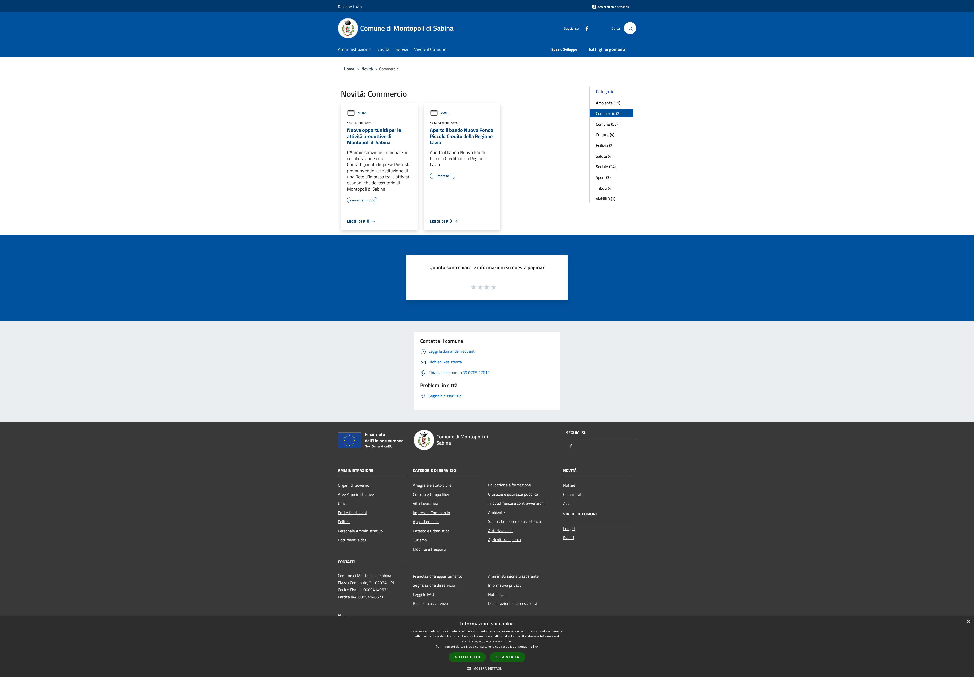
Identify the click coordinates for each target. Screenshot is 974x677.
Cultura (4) (605, 135)
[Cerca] (630, 28)
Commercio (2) (608, 113)
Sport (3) (603, 177)
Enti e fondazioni (352, 513)
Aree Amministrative (356, 494)
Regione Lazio (350, 7)
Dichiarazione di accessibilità (512, 603)
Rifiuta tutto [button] (507, 657)
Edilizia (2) (604, 145)
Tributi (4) (604, 188)
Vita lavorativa (425, 503)
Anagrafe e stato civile (432, 485)
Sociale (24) (606, 167)
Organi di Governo (353, 485)
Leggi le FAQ (423, 594)
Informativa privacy (504, 585)
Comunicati (573, 494)
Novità (367, 69)
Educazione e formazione (509, 485)
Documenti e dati (352, 540)
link (535, 646)
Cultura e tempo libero (432, 494)
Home (349, 69)
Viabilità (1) (605, 199)
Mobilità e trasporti (429, 549)
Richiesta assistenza (430, 603)
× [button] (968, 622)
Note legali (497, 594)
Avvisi (445, 113)
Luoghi (569, 529)
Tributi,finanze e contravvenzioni (516, 503)
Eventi (568, 538)
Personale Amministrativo (360, 531)
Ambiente (496, 512)
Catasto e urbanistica (431, 531)
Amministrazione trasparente (513, 576)
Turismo (420, 540)
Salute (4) (604, 156)
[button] (487, 668)
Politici (344, 522)
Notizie (363, 113)
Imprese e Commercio (431, 513)
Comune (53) (607, 124)
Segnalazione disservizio (434, 585)
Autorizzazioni (500, 531)
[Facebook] (585, 28)
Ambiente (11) (608, 103)
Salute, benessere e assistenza (514, 521)
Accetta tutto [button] (467, 657)
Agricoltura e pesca (504, 540)
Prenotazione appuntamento (437, 576)
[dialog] (487, 646)
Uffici (342, 503)
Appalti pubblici (426, 522)
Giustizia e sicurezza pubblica (513, 494)
